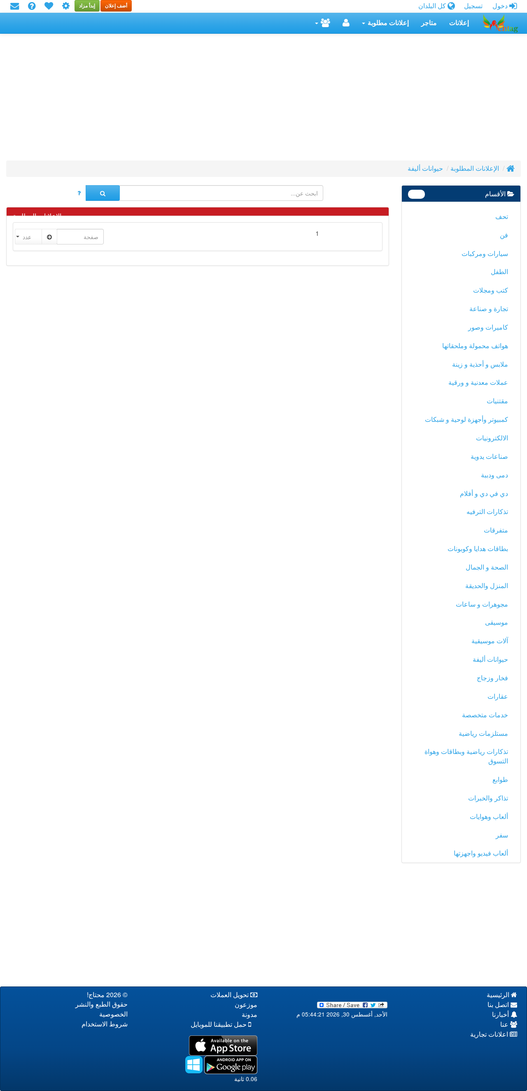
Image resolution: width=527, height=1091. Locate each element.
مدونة (249, 1014)
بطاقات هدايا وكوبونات (478, 548)
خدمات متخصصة (485, 715)
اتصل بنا (499, 1004)
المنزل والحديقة (486, 585)
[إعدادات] (66, 6)
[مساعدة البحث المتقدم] (79, 193)
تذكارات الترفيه (487, 511)
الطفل (499, 271)
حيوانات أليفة (425, 168)
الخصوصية (113, 1014)
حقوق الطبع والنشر (101, 1004)
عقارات (497, 696)
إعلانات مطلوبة (387, 22)
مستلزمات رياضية (483, 733)
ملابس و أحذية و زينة (480, 364)
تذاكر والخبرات (488, 798)
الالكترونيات (492, 438)
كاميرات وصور (488, 327)
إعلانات (459, 22)
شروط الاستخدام (105, 1024)
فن (504, 235)
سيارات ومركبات (485, 253)
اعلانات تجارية (490, 1034)
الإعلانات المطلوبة (474, 168)
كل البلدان (433, 5)
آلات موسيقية (489, 640)
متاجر (429, 22)
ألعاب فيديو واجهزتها (481, 853)
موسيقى (496, 622)
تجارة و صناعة (488, 308)
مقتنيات (497, 401)
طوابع (500, 779)
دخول (500, 5)
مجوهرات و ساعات (482, 604)
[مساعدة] (32, 6)
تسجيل (473, 5)
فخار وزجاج (492, 678)
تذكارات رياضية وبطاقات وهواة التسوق (466, 756)
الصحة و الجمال (487, 567)
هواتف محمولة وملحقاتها (475, 345)
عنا (505, 1024)
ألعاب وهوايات (489, 816)
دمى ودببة (494, 475)
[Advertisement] (274, 99)
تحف (501, 216)
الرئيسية (499, 994)
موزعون (246, 1004)
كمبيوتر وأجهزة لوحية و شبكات (466, 419)
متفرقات (496, 530)
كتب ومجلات (490, 290)
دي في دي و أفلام (484, 493)
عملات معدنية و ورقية (478, 382)
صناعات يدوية (489, 456)
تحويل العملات (230, 994)
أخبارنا (501, 1014)
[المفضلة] (48, 6)
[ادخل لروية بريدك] (14, 6)
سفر (502, 835)
